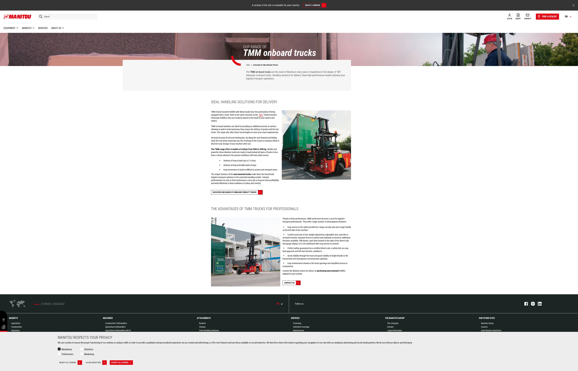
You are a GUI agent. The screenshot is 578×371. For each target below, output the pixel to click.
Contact (390, 327)
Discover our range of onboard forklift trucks (234, 192)
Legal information (394, 330)
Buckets (202, 323)
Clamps (202, 327)
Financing (297, 323)
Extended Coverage (301, 327)
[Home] (17, 17)
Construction (16, 327)
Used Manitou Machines (491, 330)
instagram (531, 304)
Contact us (289, 283)
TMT (261, 115)
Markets (13, 318)
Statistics (88, 349)
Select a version (312, 5)
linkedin (538, 304)
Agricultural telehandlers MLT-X (118, 330)
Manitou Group (487, 323)
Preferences (67, 354)
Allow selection (93, 362)
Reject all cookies (67, 362)
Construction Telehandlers (116, 323)
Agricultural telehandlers (115, 327)
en (278, 303)
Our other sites (487, 318)
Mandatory (67, 349)
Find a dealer (549, 16)
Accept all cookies (119, 362)
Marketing (89, 354)
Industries (15, 330)
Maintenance (298, 330)
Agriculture (15, 323)
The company (392, 323)
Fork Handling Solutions (209, 330)
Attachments (204, 318)
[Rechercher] (40, 17)
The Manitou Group (394, 318)
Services (295, 318)
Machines (108, 318)
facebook (524, 304)
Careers (484, 327)
